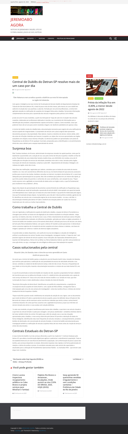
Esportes (30, 38)
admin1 (29, 89)
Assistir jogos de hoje (27, 410)
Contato (51, 38)
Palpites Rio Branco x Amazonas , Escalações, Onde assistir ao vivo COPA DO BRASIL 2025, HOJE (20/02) (47, 381)
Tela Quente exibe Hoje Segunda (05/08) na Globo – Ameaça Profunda (28, 360)
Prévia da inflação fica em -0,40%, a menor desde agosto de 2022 (101, 106)
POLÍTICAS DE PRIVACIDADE (65, 38)
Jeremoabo (20, 38)
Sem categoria (99, 98)
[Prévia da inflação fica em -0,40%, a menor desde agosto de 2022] (101, 87)
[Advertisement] (64, 55)
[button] (35, 38)
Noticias (42, 38)
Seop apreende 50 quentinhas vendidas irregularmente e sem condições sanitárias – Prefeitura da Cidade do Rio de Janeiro (72, 382)
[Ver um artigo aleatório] (115, 38)
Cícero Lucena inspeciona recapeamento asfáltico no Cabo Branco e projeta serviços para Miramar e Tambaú (20, 382)
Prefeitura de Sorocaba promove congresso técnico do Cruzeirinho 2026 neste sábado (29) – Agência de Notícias (107, 131)
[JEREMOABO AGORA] (13, 38)
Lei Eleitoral (77, 359)
